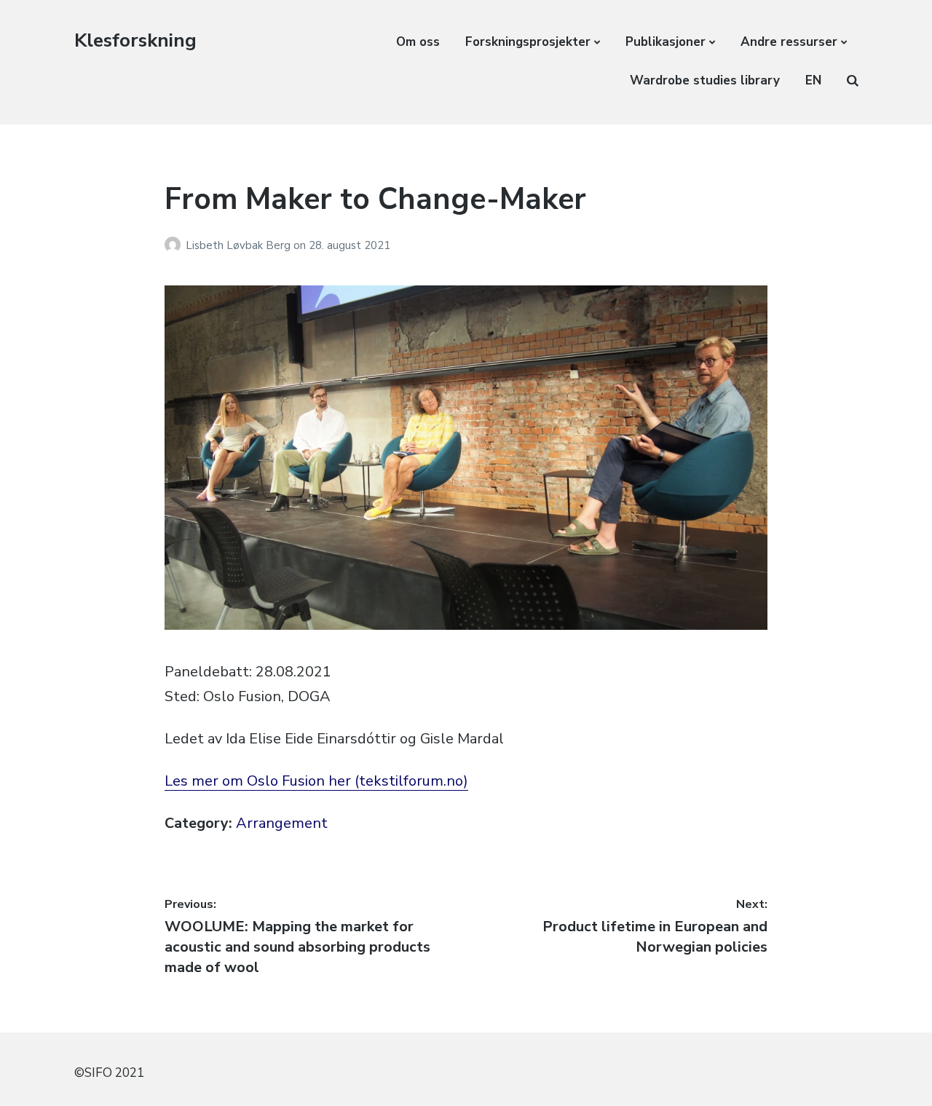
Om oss (418, 41)
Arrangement (282, 823)
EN (813, 80)
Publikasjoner (665, 41)
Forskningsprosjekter (528, 41)
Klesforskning (135, 40)
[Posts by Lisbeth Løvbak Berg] (175, 245)
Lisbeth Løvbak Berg (239, 245)
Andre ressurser (789, 41)
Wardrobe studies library (705, 80)
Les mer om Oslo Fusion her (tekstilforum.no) (316, 781)
